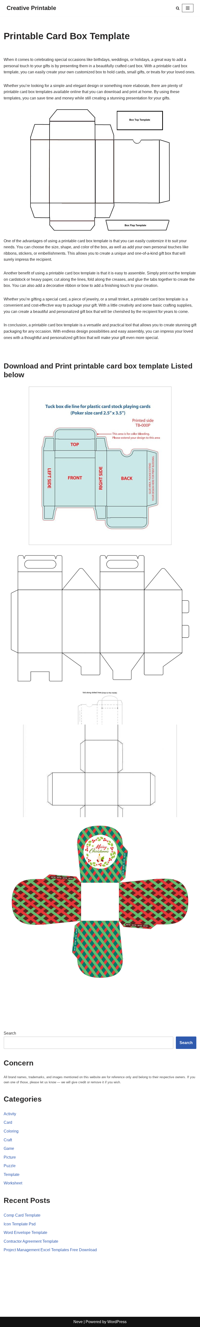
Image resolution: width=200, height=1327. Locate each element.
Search (10, 1033)
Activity (10, 1114)
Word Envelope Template (25, 1232)
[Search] (178, 8)
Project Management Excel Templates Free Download (50, 1250)
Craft (8, 1140)
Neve (78, 1322)
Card (8, 1122)
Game (9, 1148)
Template (12, 1174)
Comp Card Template (22, 1215)
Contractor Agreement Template (31, 1241)
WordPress (117, 1322)
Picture (10, 1157)
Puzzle (10, 1166)
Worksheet (13, 1183)
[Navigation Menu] (187, 8)
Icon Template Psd (20, 1224)
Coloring (11, 1131)
